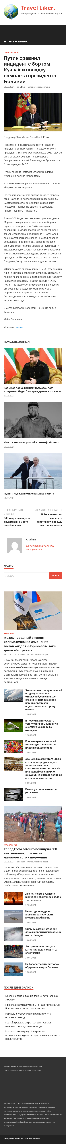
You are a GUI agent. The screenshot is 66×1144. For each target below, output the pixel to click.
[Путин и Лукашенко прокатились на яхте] (33, 490)
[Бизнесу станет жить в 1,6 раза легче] (13, 799)
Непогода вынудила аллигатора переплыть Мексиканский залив (39, 914)
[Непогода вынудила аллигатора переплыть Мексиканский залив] (13, 922)
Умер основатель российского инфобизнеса (31, 442)
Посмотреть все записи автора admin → (40, 547)
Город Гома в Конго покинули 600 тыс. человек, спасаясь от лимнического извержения (30, 853)
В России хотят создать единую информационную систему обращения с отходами (41, 725)
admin (22, 87)
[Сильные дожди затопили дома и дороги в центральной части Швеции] (13, 939)
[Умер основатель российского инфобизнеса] (33, 438)
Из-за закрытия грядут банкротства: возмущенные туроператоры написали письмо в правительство (32, 1035)
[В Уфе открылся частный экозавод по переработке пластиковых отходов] (13, 751)
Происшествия (11, 53)
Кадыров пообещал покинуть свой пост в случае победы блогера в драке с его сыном (32, 389)
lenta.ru (19, 327)
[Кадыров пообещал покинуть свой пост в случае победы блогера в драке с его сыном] (33, 384)
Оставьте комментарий (39, 87)
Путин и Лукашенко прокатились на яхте (29, 493)
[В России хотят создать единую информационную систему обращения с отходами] (13, 731)
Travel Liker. (38, 7)
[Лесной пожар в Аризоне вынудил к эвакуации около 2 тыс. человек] (13, 904)
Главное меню (18, 41)
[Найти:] (33, 575)
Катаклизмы (10, 845)
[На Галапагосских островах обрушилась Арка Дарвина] (13, 974)
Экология (9, 634)
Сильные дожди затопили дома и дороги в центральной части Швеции (43, 932)
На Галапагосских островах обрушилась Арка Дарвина (42, 965)
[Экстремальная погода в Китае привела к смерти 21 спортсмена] (13, 957)
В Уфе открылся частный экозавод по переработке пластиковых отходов (40, 744)
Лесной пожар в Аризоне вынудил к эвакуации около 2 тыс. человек (43, 897)
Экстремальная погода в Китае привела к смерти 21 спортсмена (41, 949)
